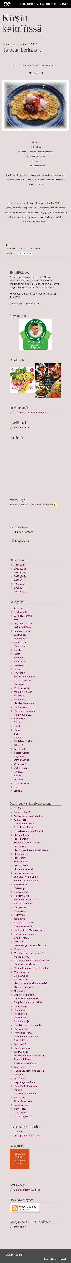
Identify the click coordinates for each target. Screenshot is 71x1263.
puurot (17, 787)
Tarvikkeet (19, 749)
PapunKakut (20, 1006)
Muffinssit (19, 695)
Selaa (40, 3)
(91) (19, 580)
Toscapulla (20, 1067)
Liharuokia (19, 673)
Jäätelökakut (21, 638)
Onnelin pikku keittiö (25, 994)
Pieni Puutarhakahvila (26, 1086)
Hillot (16, 619)
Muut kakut (20, 699)
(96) (19, 584)
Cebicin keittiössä (23, 827)
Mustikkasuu (21, 979)
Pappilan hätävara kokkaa (28, 1002)
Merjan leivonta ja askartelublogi (31, 968)
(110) (20, 569)
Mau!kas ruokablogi (24, 964)
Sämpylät (19, 745)
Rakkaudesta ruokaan (26, 1036)
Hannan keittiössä (23, 835)
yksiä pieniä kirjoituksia (26, 1135)
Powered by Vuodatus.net (55, 1258)
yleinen (18, 791)
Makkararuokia (22, 688)
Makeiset (19, 684)
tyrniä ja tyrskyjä (23, 1116)
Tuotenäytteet (21, 752)
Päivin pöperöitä (23, 1033)
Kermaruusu (20, 907)
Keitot (17, 654)
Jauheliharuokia (22, 631)
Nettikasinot (27, 3)
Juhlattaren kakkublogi (26, 877)
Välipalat (18, 771)
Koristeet (19, 657)
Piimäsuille (20, 1010)
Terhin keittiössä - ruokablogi (29, 1055)
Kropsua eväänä (23, 926)
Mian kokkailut (21, 972)
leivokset (18, 779)
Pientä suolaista (22, 714)
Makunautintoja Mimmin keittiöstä (32, 960)
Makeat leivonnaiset (25, 676)
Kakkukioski (20, 884)
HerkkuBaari (20, 854)
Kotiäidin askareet (23, 922)
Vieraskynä (20, 764)
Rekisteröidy (50, 3)
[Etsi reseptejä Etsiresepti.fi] (25, 1189)
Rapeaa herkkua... (23, 49)
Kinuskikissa (20, 911)
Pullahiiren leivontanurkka (28, 1025)
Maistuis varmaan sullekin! (28, 953)
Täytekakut (20, 756)
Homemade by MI (23, 869)
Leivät (17, 669)
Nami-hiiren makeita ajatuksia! (30, 983)
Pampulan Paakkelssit (26, 998)
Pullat (17, 726)
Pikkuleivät (20, 718)
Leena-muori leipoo (24, 934)
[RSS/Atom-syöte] (25, 1208)
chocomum (20, 1078)
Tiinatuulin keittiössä (25, 1063)
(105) (20, 576)
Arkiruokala (20, 820)
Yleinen (18, 775)
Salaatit (18, 737)
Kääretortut (20, 661)
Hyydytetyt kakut (23, 623)
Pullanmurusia (21, 1029)
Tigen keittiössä (22, 1059)
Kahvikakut (20, 642)
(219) (20, 591)
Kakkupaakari (21, 896)
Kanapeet (19, 1097)
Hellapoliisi (20, 846)
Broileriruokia (21, 612)
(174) (20, 588)
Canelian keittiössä (24, 823)
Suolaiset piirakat (23, 741)
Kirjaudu (63, 3)
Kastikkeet (19, 650)
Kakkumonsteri (22, 892)
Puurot (17, 730)
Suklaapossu (21, 1105)
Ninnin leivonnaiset (24, 987)
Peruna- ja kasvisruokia (26, 711)
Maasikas (19, 949)
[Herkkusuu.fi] (30, 412)
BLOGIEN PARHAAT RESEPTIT (19, 1157)
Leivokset (19, 665)
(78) (19, 565)
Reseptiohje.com (19, 1164)
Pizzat (17, 722)
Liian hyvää (20, 1112)
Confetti (18, 1131)
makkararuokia (22, 783)
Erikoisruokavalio (23, 616)
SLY (16, 733)
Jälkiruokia (25, 253)
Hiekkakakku (21, 865)
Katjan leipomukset (24, 903)
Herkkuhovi (20, 858)
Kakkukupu (20, 888)
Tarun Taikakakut (23, 1101)
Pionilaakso (20, 1017)
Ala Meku (19, 808)
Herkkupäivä (21, 861)
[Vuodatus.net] (14, 1254)
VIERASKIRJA (21, 760)
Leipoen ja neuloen (24, 1082)
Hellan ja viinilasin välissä (27, 842)
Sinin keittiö (20, 1044)
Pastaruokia (20, 707)
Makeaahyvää (21, 956)
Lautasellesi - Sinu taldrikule (29, 930)
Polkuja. (18, 1090)
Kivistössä (19, 915)
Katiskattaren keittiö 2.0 (26, 899)
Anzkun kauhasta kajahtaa (28, 816)
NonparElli (19, 991)
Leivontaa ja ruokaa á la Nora (30, 945)
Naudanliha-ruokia (24, 703)
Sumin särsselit (22, 1048)
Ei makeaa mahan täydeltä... (29, 831)
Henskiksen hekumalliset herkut (31, 850)
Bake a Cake (21, 975)
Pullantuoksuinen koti (25, 1093)
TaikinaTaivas (21, 1052)
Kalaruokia (20, 646)
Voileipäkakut (21, 768)
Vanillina (18, 1074)
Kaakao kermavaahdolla (27, 880)
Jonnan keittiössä (23, 873)
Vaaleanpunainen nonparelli (29, 1071)
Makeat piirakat (22, 680)
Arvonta (18, 608)
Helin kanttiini (21, 839)
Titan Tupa (20, 1109)
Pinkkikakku (20, 1014)
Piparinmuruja (21, 1021)
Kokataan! (19, 918)
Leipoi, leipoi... (22, 937)
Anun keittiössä (22, 812)
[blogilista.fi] (19, 427)
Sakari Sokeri (21, 1040)
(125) (20, 572)
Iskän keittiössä (22, 627)
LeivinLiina (20, 941)
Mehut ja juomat (23, 692)
